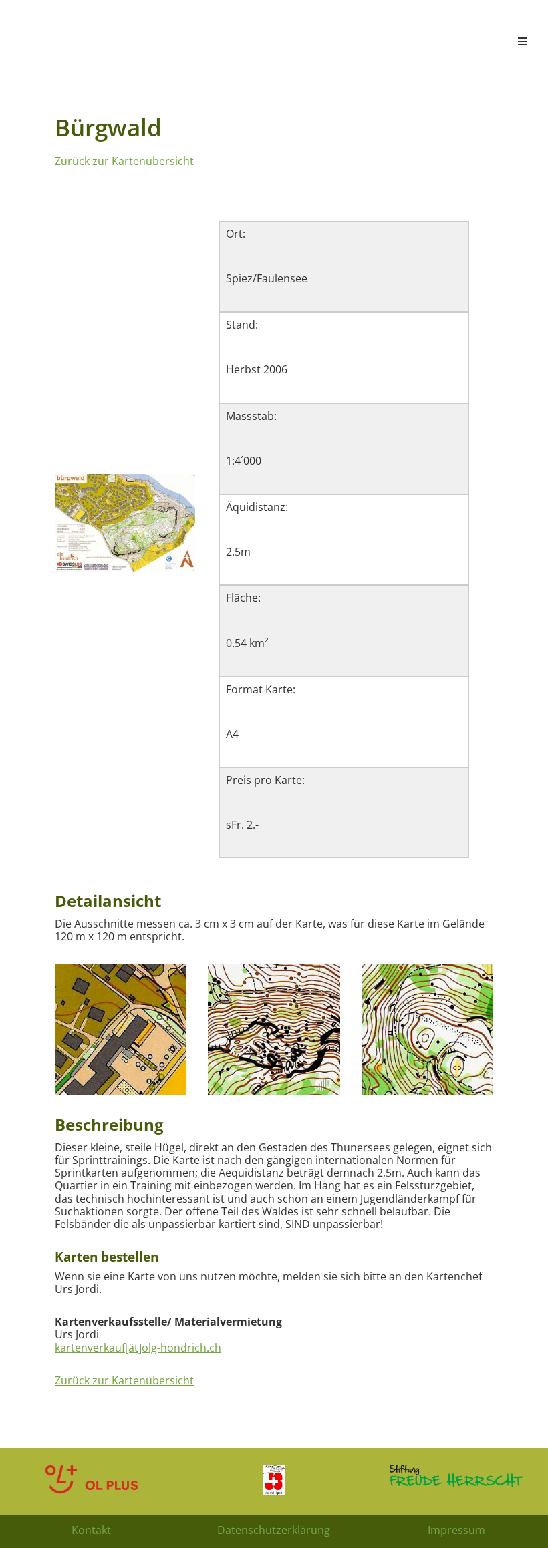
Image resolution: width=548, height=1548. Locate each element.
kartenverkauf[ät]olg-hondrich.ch (138, 1347)
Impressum (456, 1530)
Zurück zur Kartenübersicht (124, 161)
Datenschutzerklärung (273, 1530)
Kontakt (91, 1530)
